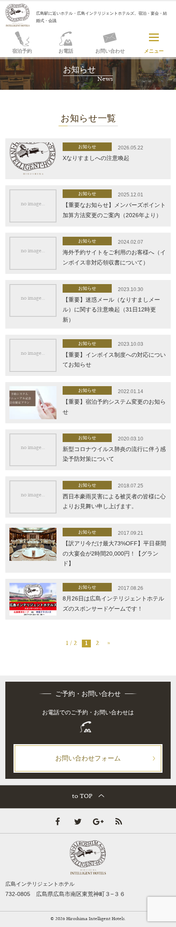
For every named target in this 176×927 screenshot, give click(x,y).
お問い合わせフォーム (88, 758)
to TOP (82, 797)
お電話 (66, 51)
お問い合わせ (110, 51)
